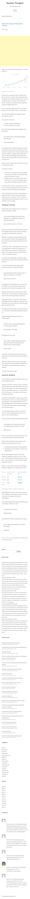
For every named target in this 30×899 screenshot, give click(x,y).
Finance (26, 537)
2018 (3, 796)
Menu (15, 10)
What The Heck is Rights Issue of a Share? (11, 682)
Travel (3, 776)
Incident (4, 763)
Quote (3, 768)
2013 (3, 805)
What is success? (5, 619)
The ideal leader (5, 604)
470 (8, 479)
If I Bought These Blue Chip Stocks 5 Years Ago (12, 678)
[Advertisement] (15, 51)
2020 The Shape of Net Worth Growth (12, 25)
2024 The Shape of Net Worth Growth (10, 562)
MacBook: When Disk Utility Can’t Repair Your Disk (13, 700)
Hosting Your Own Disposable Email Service (12, 735)
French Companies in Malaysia (9, 687)
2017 (3, 798)
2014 (3, 803)
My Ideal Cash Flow (6, 731)
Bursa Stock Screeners (7, 673)
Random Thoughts (15, 3)
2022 (3, 790)
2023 (3, 788)
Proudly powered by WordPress (8, 896)
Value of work (5, 590)
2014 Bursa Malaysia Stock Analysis (10, 691)
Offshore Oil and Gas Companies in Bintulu (11, 669)
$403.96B (20, 476)
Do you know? (5, 755)
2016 (3, 799)
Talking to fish (5, 577)
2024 (3, 786)
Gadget (3, 757)
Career (3, 751)
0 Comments (5, 29)
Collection (4, 753)
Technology (4, 772)
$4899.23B (20, 482)
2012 (3, 807)
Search (3, 549)
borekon (8, 867)
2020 (3, 794)
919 (8, 476)
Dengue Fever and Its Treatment (9, 726)
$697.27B (20, 479)
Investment (15, 537)
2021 (3, 792)
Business (4, 749)
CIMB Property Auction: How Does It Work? (12, 711)
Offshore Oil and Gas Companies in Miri (11, 642)
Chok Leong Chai (10, 824)
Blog (3, 747)
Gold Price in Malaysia (7, 696)
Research (4, 770)
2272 (8, 482)
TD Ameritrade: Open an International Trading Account (14, 647)
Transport (4, 774)
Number (4, 766)
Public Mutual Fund (6, 651)
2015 (3, 801)
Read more (16, 589)
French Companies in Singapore (9, 722)
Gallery (3, 759)
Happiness (4, 761)
